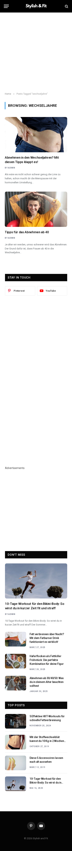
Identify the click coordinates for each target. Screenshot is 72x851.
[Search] (66, 6)
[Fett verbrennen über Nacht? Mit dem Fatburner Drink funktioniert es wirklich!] (15, 639)
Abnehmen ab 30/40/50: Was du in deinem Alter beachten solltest (47, 682)
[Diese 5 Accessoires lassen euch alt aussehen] (15, 763)
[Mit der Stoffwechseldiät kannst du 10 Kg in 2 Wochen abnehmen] (15, 742)
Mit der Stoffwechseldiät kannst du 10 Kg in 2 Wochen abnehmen (47, 741)
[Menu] (6, 6)
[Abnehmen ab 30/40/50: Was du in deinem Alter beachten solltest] (15, 683)
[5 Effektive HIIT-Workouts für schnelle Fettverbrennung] (15, 721)
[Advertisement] (36, 52)
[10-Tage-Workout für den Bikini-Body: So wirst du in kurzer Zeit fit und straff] (36, 580)
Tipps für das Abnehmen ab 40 (27, 232)
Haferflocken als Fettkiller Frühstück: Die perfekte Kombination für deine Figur (47, 660)
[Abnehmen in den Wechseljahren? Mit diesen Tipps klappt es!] (36, 134)
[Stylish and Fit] (36, 6)
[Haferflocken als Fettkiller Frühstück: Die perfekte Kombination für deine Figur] (15, 661)
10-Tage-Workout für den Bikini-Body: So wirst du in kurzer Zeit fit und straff (45, 782)
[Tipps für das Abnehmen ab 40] (36, 209)
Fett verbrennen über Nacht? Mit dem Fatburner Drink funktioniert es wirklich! (47, 638)
